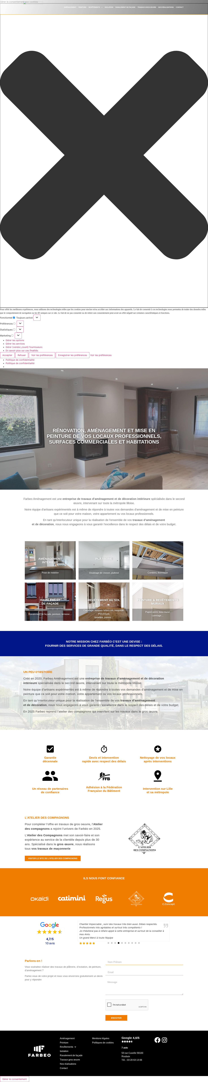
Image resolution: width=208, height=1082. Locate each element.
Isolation (109, 7)
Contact (180, 7)
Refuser (22, 355)
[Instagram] (164, 1039)
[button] (104, 155)
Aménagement (70, 7)
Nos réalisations (166, 7)
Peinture (82, 7)
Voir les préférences (42, 355)
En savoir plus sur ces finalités (22, 350)
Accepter (7, 355)
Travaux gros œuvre (147, 7)
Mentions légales (100, 1038)
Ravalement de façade (125, 7)
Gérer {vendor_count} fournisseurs (24, 347)
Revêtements (94, 7)
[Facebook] (157, 1039)
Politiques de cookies (103, 1042)
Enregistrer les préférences (72, 355)
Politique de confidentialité (20, 359)
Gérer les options (15, 340)
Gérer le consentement (14, 1079)
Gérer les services (15, 343)
